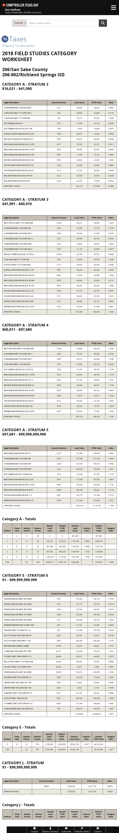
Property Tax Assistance (18, 46)
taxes (17, 38)
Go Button (103, 22)
